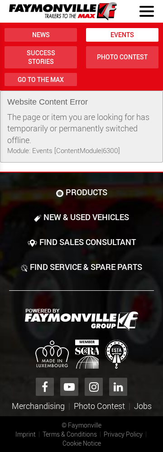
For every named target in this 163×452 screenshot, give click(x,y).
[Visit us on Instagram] (93, 387)
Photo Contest (122, 57)
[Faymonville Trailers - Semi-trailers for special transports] (81, 320)
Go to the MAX (41, 79)
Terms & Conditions (70, 434)
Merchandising (38, 405)
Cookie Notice (81, 443)
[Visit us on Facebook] (45, 387)
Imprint (25, 434)
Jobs (143, 405)
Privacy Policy (123, 434)
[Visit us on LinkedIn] (118, 387)
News (41, 34)
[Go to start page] (63, 11)
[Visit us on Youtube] (69, 387)
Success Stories (41, 57)
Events (122, 34)
